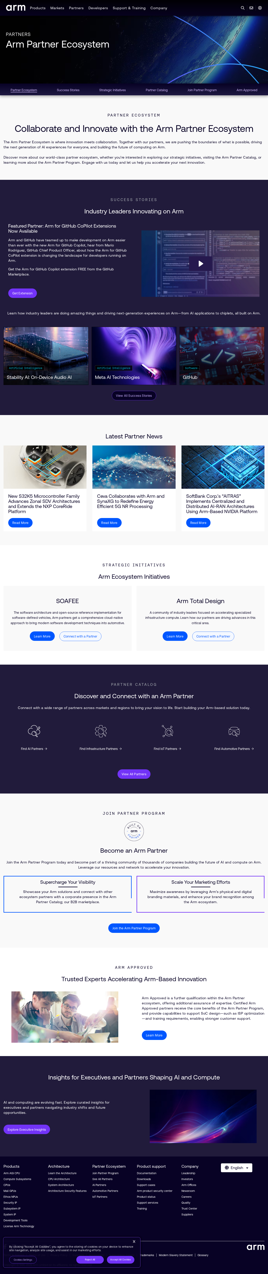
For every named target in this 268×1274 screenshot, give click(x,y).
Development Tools (15, 1220)
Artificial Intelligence (25, 368)
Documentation (146, 1173)
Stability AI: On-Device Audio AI (39, 377)
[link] (15, 9)
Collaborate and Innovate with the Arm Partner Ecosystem (134, 128)
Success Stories (134, 199)
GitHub (190, 377)
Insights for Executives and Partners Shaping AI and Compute (134, 1077)
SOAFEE (67, 600)
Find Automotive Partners (232, 748)
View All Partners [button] (134, 774)
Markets (57, 8)
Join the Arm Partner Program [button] (134, 928)
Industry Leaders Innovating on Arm (134, 211)
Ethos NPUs (11, 1196)
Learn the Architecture (62, 1173)
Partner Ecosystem (134, 115)
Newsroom (188, 1190)
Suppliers (187, 1214)
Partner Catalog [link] (157, 90)
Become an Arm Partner (134, 850)
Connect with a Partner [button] (80, 636)
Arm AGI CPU (12, 1173)
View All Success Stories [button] (134, 395)
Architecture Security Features (67, 1190)
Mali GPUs (10, 1190)
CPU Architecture (59, 1179)
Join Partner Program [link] (202, 90)
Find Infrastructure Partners (99, 748)
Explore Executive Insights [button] (27, 1129)
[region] (71, 1252)
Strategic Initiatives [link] (112, 90)
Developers (98, 8)
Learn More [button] (42, 636)
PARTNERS (18, 34)
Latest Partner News (134, 436)
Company (158, 8)
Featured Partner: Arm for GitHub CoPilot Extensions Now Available (62, 228)
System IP (10, 1214)
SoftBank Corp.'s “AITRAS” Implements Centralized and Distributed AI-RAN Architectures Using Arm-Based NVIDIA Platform (221, 504)
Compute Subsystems (17, 1179)
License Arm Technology (19, 1226)
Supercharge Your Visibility (67, 882)
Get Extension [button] (22, 293)
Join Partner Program (134, 813)
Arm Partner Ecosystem (57, 44)
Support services (147, 1202)
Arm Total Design (200, 600)
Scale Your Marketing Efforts (200, 882)
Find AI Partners (32, 748)
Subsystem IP (12, 1208)
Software (191, 368)
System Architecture (61, 1185)
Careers (186, 1196)
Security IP (10, 1202)
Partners (76, 8)
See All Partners (102, 1179)
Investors (187, 1179)
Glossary (203, 1255)
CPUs (7, 1185)
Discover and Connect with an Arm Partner (134, 696)
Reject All (90, 1259)
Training (142, 1208)
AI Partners (99, 1185)
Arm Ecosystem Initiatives (134, 576)
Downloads (144, 1179)
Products (38, 8)
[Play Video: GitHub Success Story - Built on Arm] (200, 263)
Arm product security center (154, 1190)
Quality (185, 1202)
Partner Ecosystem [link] (24, 90)
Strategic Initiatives (134, 565)
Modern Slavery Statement (176, 1255)
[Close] (134, 1241)
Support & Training (129, 8)
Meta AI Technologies (117, 377)
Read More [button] (20, 522)
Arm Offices (188, 1185)
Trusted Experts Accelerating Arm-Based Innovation (134, 978)
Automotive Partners (105, 1190)
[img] (45, 467)
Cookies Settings (23, 1259)
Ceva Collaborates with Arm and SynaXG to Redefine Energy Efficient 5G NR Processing (130, 501)
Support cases (146, 1185)
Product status (146, 1196)
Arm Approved (134, 967)
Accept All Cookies (120, 1259)
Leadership (188, 1173)
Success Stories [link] (68, 90)
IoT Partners (99, 1196)
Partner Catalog (134, 684)
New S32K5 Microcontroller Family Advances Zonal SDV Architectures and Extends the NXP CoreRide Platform (44, 504)
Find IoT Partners (165, 748)
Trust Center (189, 1208)
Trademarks (146, 1255)
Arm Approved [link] (247, 90)
